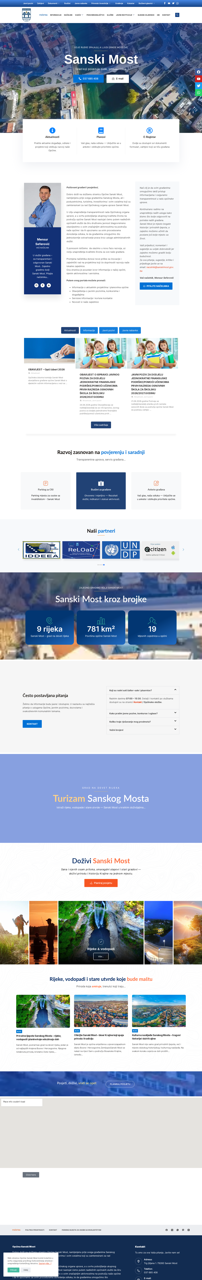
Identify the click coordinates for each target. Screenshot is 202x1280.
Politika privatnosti (34, 1230)
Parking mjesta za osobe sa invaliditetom (81, 1230)
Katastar (130, 3)
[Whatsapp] (177, 3)
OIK (158, 15)
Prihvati (13, 1270)
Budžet (67, 3)
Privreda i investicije (99, 3)
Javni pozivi (28, 3)
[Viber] (183, 1230)
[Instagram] (36, 285)
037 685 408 (151, 1272)
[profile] (42, 231)
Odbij (25, 1270)
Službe (110, 15)
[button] (98, 564)
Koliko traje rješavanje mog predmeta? (130, 721)
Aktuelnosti (52, 137)
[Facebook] (165, 3)
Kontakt (166, 15)
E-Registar (149, 137)
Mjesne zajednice (146, 15)
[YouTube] (189, 1230)
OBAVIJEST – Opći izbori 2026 (46, 369)
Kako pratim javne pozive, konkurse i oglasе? (133, 713)
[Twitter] (173, 3)
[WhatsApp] (178, 1230)
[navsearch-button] (177, 15)
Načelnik (68, 15)
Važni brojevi (116, 730)
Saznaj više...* (45, 1263)
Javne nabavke (81, 3)
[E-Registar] (149, 130)
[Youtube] (169, 3)
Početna (43, 15)
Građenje (119, 3)
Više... (101, 956)
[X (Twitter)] (172, 1230)
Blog (19, 1031)
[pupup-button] (101, 942)
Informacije (55, 15)
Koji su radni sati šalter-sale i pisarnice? (130, 690)
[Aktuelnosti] (52, 130)
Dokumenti (52, 3)
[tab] (70, 330)
